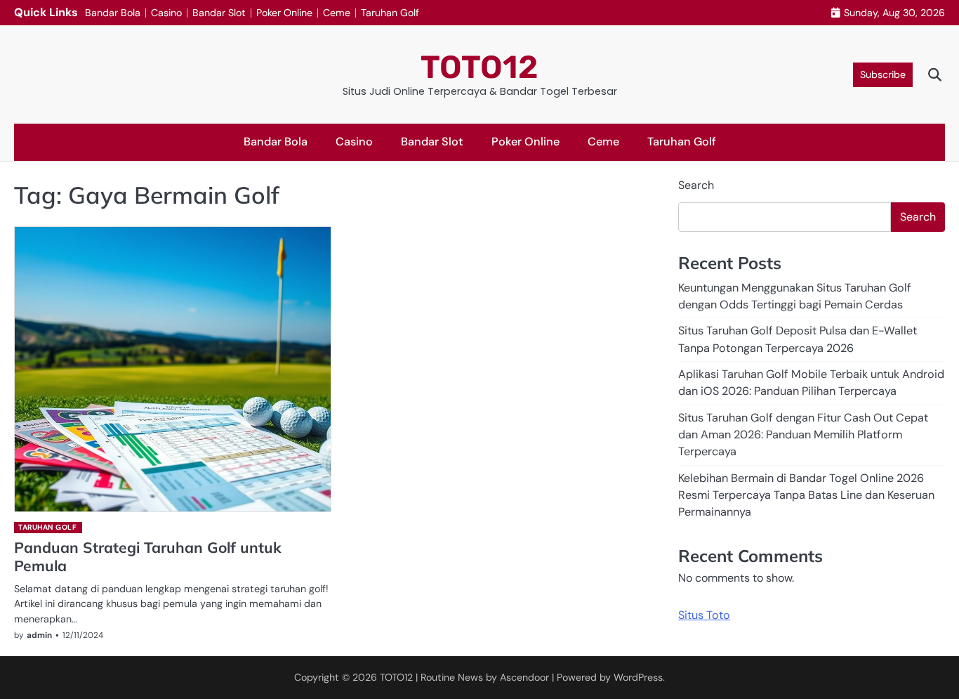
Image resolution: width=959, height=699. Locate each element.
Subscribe (883, 74)
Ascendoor (524, 677)
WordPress (638, 677)
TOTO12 (479, 67)
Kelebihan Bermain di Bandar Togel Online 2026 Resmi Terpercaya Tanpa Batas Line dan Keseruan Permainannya (806, 494)
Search (696, 185)
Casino (166, 12)
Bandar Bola (112, 12)
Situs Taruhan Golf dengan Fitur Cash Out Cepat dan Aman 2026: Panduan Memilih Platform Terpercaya (803, 434)
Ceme (336, 12)
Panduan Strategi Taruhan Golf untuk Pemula (148, 556)
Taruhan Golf (390, 12)
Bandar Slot (219, 12)
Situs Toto (704, 614)
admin (39, 635)
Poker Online (284, 12)
